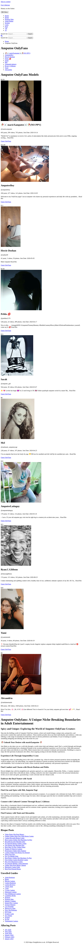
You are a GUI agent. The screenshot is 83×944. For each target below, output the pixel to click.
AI (6, 30)
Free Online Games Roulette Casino (16, 860)
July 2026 (8, 930)
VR (6, 28)
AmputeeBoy (9, 55)
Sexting (7, 23)
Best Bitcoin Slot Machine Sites (15, 842)
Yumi (6, 68)
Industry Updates (10, 901)
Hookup (7, 897)
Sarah (7, 60)
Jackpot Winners (10, 905)
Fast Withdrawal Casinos (13, 894)
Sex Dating (8, 916)
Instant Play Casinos (11, 903)
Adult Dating (9, 21)
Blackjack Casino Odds (12, 867)
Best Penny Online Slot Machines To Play (18, 858)
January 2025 (9, 939)
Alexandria (8, 70)
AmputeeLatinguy (10, 64)
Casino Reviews (10, 885)
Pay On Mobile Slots (11, 856)
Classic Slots (9, 886)
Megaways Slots (10, 908)
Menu (6, 12)
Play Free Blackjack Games (14, 862)
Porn (6, 26)
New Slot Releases (11, 910)
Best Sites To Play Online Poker (15, 847)
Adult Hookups (10, 877)
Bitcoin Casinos (10, 881)
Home (7, 17)
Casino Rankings (10, 883)
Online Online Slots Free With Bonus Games (19, 836)
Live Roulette (9, 906)
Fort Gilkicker (5, 5)
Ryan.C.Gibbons (10, 66)
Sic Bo (7, 919)
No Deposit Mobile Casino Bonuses (16, 863)
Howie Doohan (10, 57)
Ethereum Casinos (10, 892)
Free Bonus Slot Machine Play (14, 845)
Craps (7, 888)
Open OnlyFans (6, 141)
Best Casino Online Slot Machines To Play (18, 840)
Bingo (7, 879)
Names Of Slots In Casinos (13, 849)
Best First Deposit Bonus (13, 869)
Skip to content (5, 2)
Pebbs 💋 (8, 59)
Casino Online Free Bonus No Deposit (17, 852)
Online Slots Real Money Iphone (15, 865)
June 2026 (8, 931)
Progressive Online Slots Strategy (15, 851)
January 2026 (9, 935)
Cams (7, 25)
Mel (6, 62)
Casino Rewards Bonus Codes (14, 838)
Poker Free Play (10, 854)
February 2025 (9, 937)
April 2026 (8, 933)
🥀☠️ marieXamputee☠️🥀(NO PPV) (17, 53)
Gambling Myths (10, 896)
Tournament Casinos (11, 921)
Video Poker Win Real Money (14, 834)
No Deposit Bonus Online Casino (15, 843)
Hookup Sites (9, 19)
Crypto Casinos (10, 890)
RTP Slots (8, 912)
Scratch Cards (9, 914)
